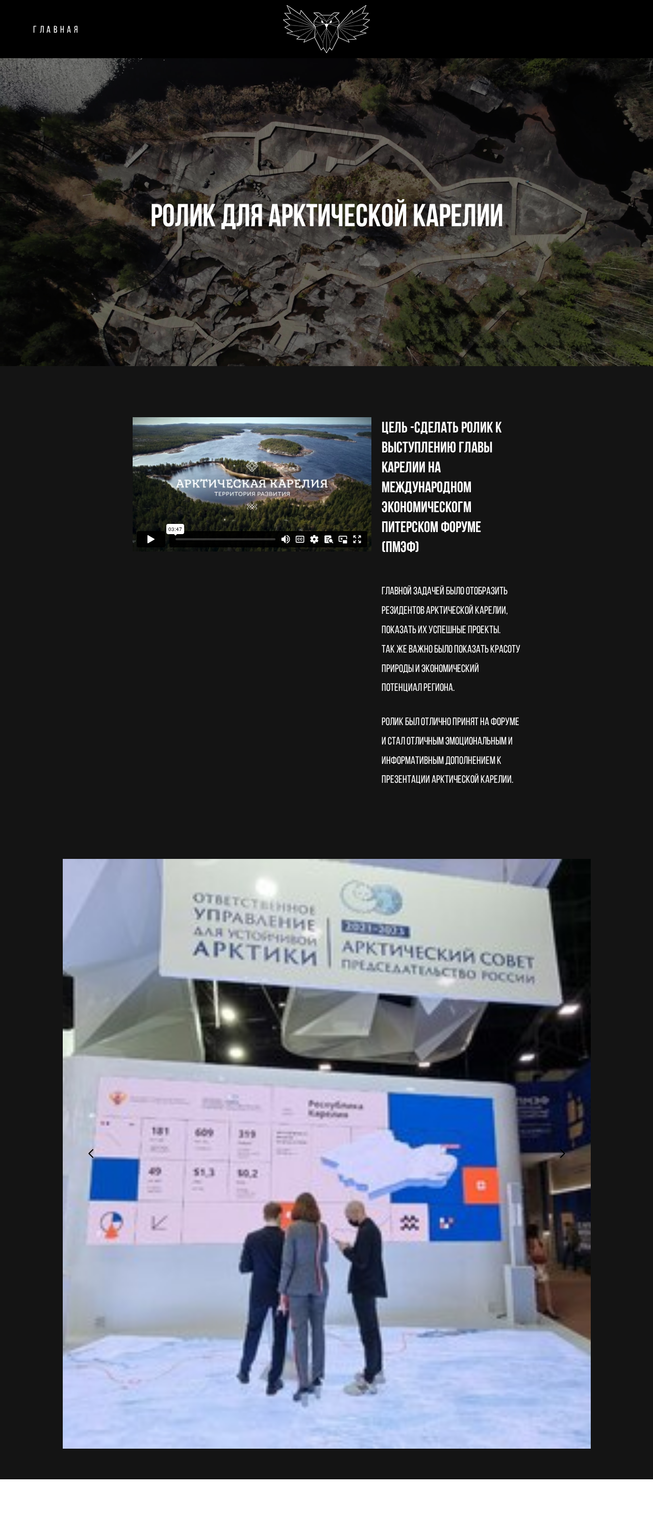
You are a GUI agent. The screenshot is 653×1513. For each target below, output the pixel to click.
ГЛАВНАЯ (57, 29)
